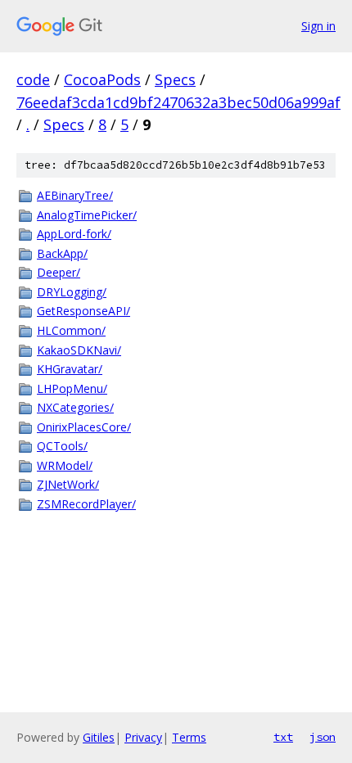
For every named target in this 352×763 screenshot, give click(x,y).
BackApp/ (62, 253)
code (33, 79)
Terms (189, 737)
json (322, 736)
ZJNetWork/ (68, 484)
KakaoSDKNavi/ (79, 350)
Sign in (318, 26)
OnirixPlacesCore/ (84, 427)
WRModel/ (65, 465)
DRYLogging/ (71, 292)
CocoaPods (102, 79)
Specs (175, 79)
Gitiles (99, 737)
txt (283, 736)
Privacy (143, 737)
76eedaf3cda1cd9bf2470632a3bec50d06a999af (178, 102)
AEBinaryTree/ (75, 195)
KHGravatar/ (69, 369)
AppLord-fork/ (74, 234)
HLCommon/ (71, 330)
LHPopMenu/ (72, 388)
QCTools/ (62, 446)
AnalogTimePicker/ (87, 215)
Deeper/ (58, 272)
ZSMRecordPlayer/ (86, 504)
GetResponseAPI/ (83, 310)
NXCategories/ (75, 407)
